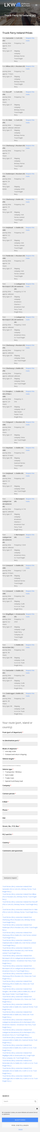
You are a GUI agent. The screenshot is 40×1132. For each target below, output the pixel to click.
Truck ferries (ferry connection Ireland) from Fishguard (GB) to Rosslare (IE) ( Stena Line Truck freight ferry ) (18, 999)
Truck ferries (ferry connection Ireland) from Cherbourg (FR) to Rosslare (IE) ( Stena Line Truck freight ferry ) (19, 976)
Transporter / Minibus (13, 772)
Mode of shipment (10, 749)
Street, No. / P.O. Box (11, 826)
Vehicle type (8, 769)
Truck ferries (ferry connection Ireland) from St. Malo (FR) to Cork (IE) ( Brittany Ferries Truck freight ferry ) (19, 912)
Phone (6, 810)
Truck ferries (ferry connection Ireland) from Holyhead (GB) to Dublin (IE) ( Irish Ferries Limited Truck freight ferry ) (19, 942)
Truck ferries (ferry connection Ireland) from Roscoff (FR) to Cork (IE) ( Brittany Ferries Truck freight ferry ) (19, 904)
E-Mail (6, 802)
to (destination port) (11, 741)
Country (6, 843)
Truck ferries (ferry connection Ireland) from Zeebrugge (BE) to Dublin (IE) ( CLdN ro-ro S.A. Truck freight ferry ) (20, 1078)
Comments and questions (13, 851)
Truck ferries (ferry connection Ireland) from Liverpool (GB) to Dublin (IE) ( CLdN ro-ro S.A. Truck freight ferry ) (19, 1047)
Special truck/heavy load (14, 781)
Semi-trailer (9, 775)
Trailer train (9, 778)
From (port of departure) (13, 732)
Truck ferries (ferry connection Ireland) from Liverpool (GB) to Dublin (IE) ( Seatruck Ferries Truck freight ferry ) (19, 1040)
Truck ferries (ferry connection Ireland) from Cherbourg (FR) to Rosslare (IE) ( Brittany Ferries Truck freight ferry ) (18, 919)
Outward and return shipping (16, 754)
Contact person (9, 794)
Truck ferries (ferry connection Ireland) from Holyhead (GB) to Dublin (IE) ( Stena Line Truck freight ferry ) (17, 1014)
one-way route (10, 751)
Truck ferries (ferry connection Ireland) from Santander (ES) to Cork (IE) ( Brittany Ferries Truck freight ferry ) (19, 889)
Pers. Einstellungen (20, 1125)
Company (7, 785)
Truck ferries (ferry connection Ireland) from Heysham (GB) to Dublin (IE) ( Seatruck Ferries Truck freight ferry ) (19, 1006)
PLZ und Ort (8, 834)
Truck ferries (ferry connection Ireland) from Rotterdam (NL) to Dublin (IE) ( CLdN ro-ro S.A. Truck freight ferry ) (19, 1063)
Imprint (21, 1129)
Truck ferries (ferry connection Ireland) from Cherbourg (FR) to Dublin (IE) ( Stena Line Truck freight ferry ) (18, 983)
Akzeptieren (20, 1120)
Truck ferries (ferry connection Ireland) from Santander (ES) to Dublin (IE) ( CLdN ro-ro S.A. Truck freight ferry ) (19, 1070)
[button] (37, 1109)
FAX (4, 818)
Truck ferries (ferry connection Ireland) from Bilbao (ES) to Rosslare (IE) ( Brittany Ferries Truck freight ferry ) (19, 896)
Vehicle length (9, 759)
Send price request (10, 878)
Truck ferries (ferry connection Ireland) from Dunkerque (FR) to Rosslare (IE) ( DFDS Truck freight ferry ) (20, 927)
